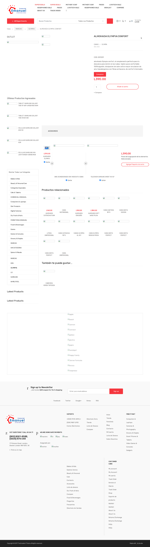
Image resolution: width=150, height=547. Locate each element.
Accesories (70, 484)
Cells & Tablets (16, 192)
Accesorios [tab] (53, 131)
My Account (113, 472)
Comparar (100, 74)
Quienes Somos (72, 470)
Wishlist (107, 8)
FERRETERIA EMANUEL (19, 220)
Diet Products (15, 206)
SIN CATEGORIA (16, 248)
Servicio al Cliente (112, 484)
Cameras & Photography (131, 427)
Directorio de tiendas (74, 508)
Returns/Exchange (115, 517)
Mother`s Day (71, 5)
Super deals (40, 5)
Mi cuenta (112, 476)
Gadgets (129, 450)
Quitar (48, 162)
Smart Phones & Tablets (132, 438)
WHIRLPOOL (15, 282)
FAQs (110, 524)
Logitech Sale (115, 5)
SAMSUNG (14, 277)
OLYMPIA (32, 29)
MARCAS (19, 29)
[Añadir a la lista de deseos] (141, 37)
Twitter (68, 401)
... (66, 10)
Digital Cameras (16, 211)
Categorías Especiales (18, 188)
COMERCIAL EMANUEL (18, 197)
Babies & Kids (15, 179)
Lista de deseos (72, 487)
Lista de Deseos (92, 426)
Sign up (116, 391)
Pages (101, 5)
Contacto (109, 429)
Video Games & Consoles (131, 445)
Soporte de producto (112, 498)
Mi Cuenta (109, 432)
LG (12, 272)
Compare (120, 8)
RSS (97, 401)
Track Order (55, 11)
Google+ (78, 401)
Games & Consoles (17, 234)
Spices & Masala (16, 252)
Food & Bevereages (17, 225)
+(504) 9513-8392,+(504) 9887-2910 (74, 420)
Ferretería (109, 422)
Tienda (108, 418)
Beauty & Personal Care (19, 183)
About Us (41, 11)
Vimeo (88, 401)
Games (13, 229)
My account (113, 469)
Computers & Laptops (18, 202)
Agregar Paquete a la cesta (135, 164)
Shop (110, 493)
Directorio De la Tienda (92, 420)
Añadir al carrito (122, 87)
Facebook (56, 401)
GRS (12, 263)
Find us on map (16, 450)
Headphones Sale (44, 8)
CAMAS (96, 44)
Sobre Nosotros (112, 439)
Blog (108, 425)
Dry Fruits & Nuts (16, 215)
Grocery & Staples (17, 238)
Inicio (108, 415)
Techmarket (22, 543)
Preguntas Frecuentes (71, 503)
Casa (9, 29)
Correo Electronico (73, 426)
